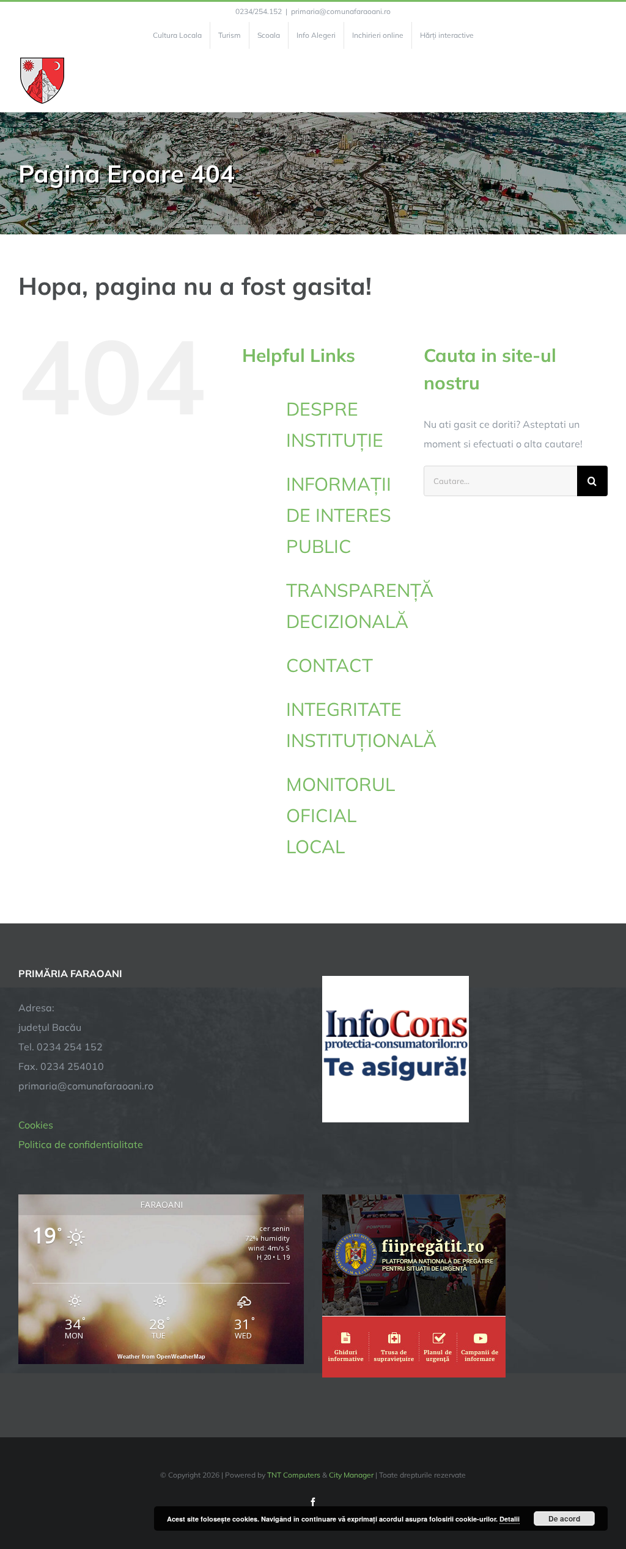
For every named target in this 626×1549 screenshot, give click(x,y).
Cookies (35, 1125)
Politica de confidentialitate (80, 1144)
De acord (564, 1518)
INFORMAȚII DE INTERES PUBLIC (338, 515)
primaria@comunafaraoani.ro (341, 11)
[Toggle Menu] (601, 80)
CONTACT (329, 665)
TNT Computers (293, 1474)
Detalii (509, 1518)
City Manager (351, 1474)
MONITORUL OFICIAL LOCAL (340, 815)
